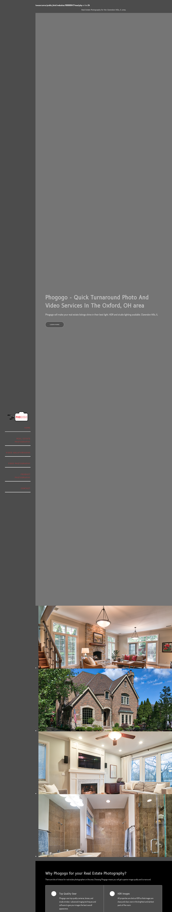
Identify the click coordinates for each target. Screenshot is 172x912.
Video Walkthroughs (18, 453)
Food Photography (19, 463)
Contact (26, 488)
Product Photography (23, 476)
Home (28, 428)
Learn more (55, 324)
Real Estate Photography (23, 440)
